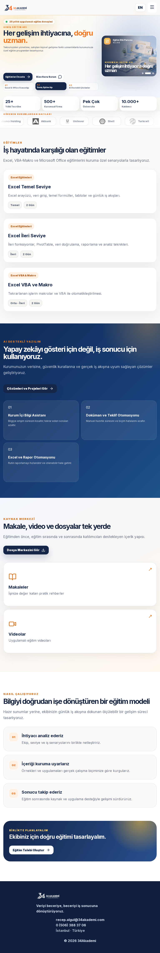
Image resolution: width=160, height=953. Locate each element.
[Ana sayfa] (15, 7)
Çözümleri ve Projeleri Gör (27, 388)
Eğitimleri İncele (15, 77)
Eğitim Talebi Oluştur (28, 850)
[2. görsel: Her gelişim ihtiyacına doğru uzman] (148, 73)
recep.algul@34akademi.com (80, 920)
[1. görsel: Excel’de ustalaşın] (143, 73)
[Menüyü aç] (152, 7)
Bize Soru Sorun (46, 77)
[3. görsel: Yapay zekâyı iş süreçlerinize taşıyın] (153, 73)
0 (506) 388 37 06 (71, 925)
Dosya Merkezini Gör (23, 550)
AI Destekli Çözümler (79, 86)
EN (140, 7)
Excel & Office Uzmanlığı (17, 86)
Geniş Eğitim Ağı (44, 86)
